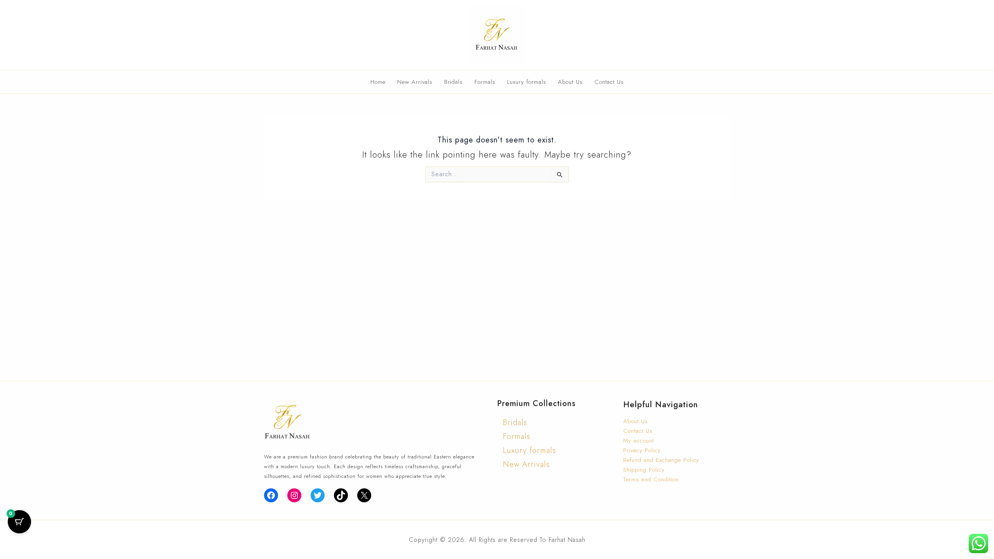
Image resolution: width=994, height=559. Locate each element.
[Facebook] (271, 495)
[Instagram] (294, 495)
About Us (570, 82)
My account (638, 440)
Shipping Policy (644, 469)
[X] (364, 495)
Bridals (453, 82)
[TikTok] (341, 495)
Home (378, 82)
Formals (484, 82)
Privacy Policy (642, 450)
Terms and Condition (651, 479)
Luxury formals (526, 82)
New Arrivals (415, 82)
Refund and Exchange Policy (661, 460)
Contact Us (609, 82)
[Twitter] (318, 495)
